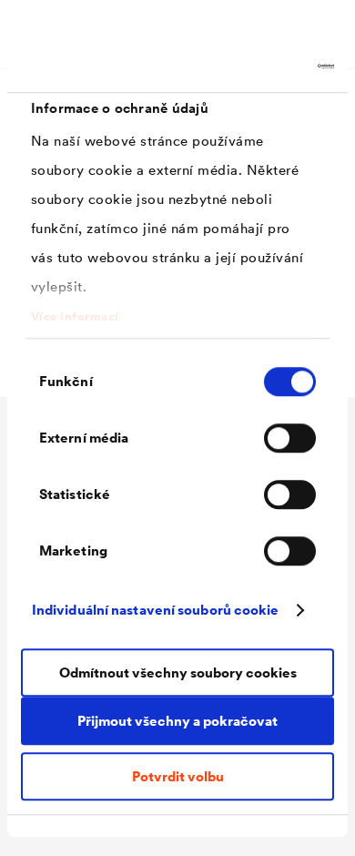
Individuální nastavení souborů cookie (155, 609)
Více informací (75, 317)
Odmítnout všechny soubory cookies (178, 672)
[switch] (290, 438)
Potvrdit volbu (178, 776)
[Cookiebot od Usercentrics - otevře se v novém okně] (255, 66)
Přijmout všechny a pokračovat (177, 720)
